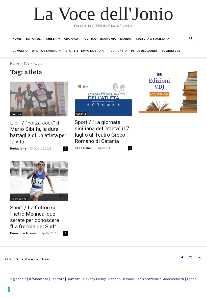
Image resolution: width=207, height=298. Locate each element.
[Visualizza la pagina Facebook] (182, 258)
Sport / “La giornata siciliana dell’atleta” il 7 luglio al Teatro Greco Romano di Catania (102, 131)
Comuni (18, 51)
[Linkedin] (199, 258)
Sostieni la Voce (121, 279)
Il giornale (18, 279)
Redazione (18, 148)
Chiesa (51, 38)
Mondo (125, 38)
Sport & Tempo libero (83, 51)
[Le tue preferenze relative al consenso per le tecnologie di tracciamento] (9, 289)
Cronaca (71, 38)
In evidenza (19, 199)
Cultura (16, 114)
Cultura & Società (150, 38)
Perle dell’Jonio (144, 51)
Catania (81, 113)
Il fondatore (38, 279)
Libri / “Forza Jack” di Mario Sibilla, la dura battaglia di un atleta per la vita (38, 132)
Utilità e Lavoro (45, 51)
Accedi (192, 279)
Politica (89, 38)
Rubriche (116, 51)
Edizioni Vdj (171, 51)
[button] (191, 38)
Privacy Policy (94, 279)
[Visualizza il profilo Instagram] (190, 258)
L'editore (57, 279)
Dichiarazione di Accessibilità (160, 279)
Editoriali (33, 38)
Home (16, 38)
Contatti (74, 279)
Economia (108, 38)
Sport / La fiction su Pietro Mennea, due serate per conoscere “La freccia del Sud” (34, 217)
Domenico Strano (23, 233)
